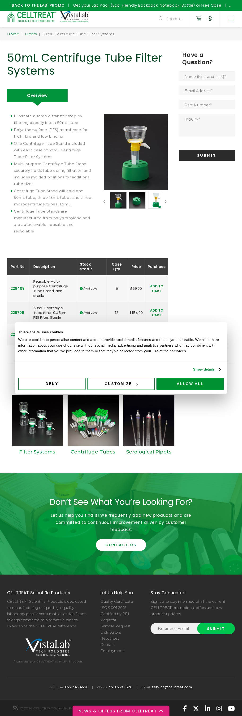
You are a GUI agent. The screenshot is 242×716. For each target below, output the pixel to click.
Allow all (190, 384)
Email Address (199, 91)
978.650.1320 (121, 687)
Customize (118, 384)
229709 (17, 312)
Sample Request (115, 626)
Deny (52, 384)
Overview (37, 95)
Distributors (110, 632)
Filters (31, 34)
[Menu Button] (231, 19)
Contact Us (121, 545)
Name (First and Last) (205, 76)
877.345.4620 (77, 687)
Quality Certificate (116, 601)
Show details (204, 369)
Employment (112, 650)
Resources (109, 638)
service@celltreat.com (172, 687)
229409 (18, 288)
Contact (107, 644)
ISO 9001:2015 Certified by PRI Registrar (114, 613)
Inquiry (192, 119)
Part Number (198, 105)
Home (13, 34)
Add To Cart (156, 288)
